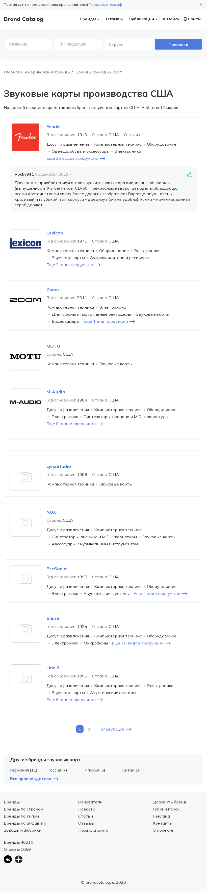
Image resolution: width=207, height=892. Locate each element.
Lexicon (54, 233)
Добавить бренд (169, 801)
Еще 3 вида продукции (69, 264)
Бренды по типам (21, 816)
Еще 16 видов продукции (138, 642)
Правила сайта (93, 830)
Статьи (85, 816)
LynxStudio (58, 466)
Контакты (162, 823)
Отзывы (114, 18)
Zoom (52, 289)
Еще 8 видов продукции (71, 423)
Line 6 (52, 668)
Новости (86, 809)
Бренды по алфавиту (25, 823)
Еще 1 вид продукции (106, 321)
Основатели (90, 801)
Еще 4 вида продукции (157, 593)
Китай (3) (131, 770)
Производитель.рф (105, 4)
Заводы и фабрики (22, 830)
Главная (12, 71)
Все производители (30, 778)
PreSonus (56, 569)
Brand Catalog (23, 18)
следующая (112, 729)
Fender (53, 126)
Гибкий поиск (166, 809)
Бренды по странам (23, 809)
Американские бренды (47, 71)
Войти (194, 18)
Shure (52, 618)
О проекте (163, 830)
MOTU (53, 346)
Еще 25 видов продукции (72, 158)
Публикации (141, 18)
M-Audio (55, 392)
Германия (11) (23, 770)
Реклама (161, 816)
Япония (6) (95, 770)
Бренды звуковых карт (98, 71)
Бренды (88, 18)
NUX (51, 512)
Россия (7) (57, 770)
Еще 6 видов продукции (71, 699)
